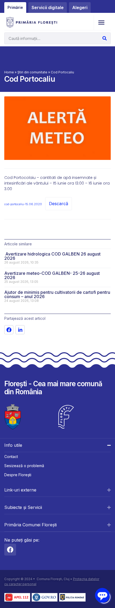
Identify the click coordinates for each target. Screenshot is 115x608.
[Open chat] (102, 595)
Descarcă (58, 203)
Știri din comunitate (32, 72)
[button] (101, 22)
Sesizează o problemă (24, 465)
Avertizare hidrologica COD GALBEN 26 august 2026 (52, 256)
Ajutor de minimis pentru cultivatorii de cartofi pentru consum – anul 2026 (57, 294)
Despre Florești (17, 474)
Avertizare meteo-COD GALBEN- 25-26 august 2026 (52, 275)
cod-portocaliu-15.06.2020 (23, 204)
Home (9, 72)
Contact (11, 456)
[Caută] (104, 38)
